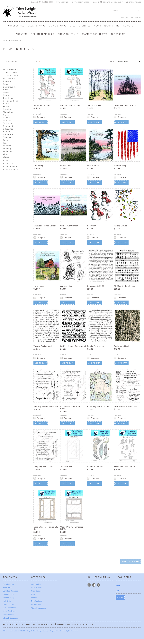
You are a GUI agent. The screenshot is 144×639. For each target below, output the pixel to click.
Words (6, 157)
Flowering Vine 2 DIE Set (98, 406)
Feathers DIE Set (95, 466)
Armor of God (66, 286)
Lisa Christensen (9, 608)
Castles (7, 95)
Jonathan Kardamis (10, 591)
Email (118, 591)
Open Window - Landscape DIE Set (72, 528)
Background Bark (121, 346)
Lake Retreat (93, 165)
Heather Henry (8, 598)
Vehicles (7, 146)
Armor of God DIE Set (70, 105)
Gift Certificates (80, 2)
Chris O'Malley (8, 604)
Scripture (7, 123)
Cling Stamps (57, 25)
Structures (8, 134)
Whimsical (8, 151)
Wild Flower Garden (69, 226)
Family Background (95, 346)
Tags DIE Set (66, 466)
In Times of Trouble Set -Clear (71, 407)
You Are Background (42, 346)
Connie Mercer (8, 594)
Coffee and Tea (10, 101)
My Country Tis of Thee (124, 286)
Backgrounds (9, 87)
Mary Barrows (8, 584)
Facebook (89, 585)
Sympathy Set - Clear (42, 466)
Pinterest (94, 585)
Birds (5, 90)
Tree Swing (38, 165)
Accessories (16, 25)
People (6, 118)
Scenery (7, 120)
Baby (5, 84)
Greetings (8, 109)
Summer (7, 137)
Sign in (96, 2)
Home (5, 40)
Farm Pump (38, 286)
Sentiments (8, 126)
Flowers (7, 106)
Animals (7, 81)
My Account (62, 2)
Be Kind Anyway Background (73, 346)
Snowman (91, 226)
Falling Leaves (120, 226)
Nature (6, 115)
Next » (39, 554)
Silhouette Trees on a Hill (125, 105)
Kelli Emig (7, 601)
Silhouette (8, 129)
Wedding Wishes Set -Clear (45, 406)
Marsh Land (65, 165)
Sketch (6, 132)
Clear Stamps (36, 25)
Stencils (85, 25)
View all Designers (10, 618)
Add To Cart (41, 122)
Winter (6, 154)
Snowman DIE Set (41, 105)
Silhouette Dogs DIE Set (124, 466)
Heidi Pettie (7, 588)
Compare (41, 117)
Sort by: (112, 61)
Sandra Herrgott (9, 614)
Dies (73, 25)
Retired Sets (124, 25)
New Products (103, 25)
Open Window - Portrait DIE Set (45, 528)
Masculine (8, 112)
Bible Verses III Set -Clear (125, 406)
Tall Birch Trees (94, 105)
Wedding (7, 148)
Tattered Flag (120, 165)
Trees (6, 143)
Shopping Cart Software (58, 631)
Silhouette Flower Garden (44, 226)
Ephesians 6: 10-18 (95, 286)
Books (6, 92)
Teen (5, 140)
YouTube (98, 585)
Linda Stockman (9, 611)
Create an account (113, 2)
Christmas (8, 98)
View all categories (38, 608)
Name (118, 585)
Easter (6, 104)
